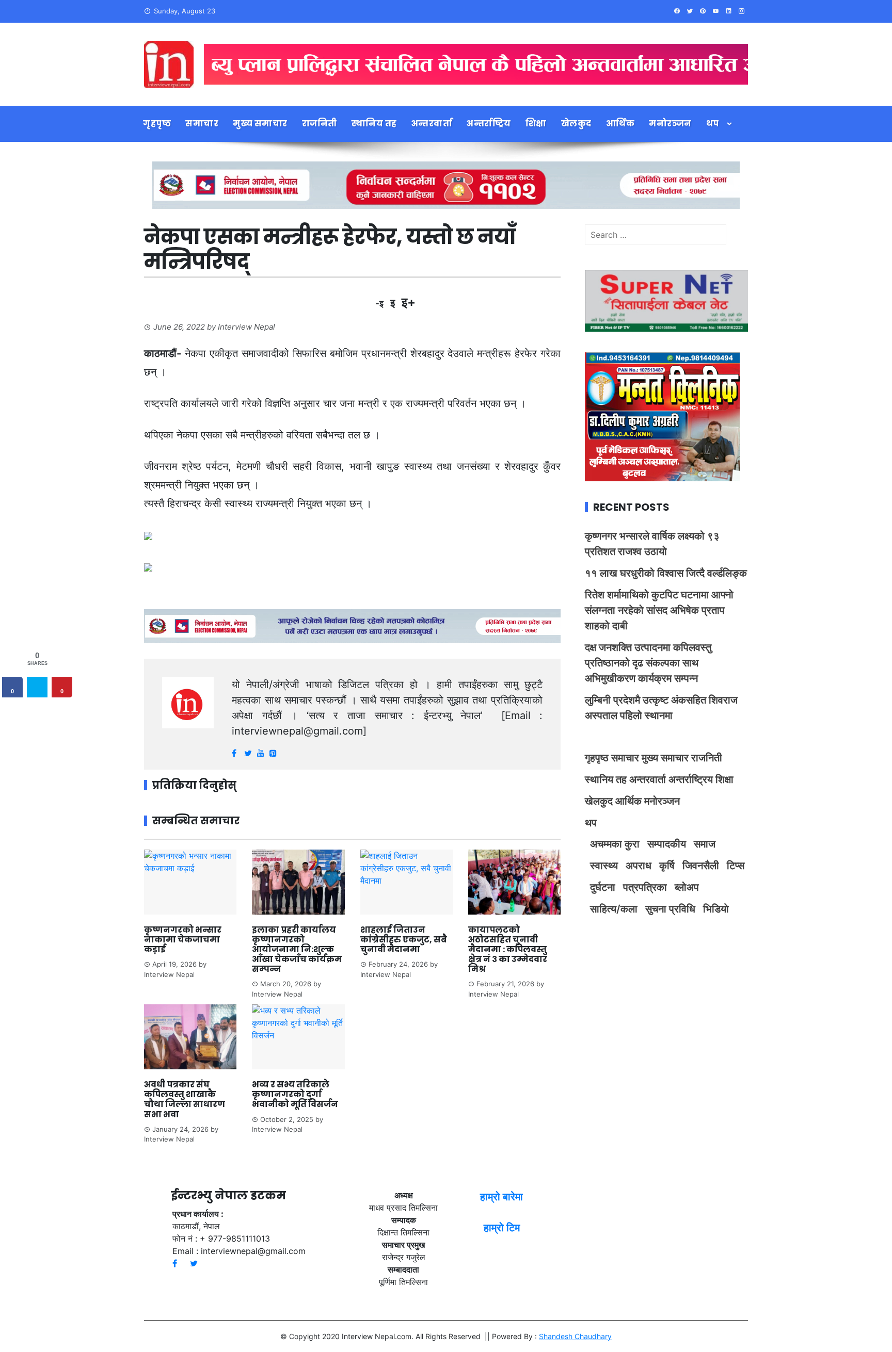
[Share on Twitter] (37, 687)
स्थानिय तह (374, 123)
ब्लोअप (687, 887)
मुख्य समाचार (260, 123)
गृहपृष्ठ (157, 123)
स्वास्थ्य (604, 865)
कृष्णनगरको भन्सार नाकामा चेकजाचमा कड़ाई (182, 939)
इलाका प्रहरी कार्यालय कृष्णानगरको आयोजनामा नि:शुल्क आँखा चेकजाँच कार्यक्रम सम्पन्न (297, 949)
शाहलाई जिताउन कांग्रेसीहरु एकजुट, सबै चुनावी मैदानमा (403, 939)
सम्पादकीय (666, 844)
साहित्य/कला (614, 909)
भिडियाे (716, 909)
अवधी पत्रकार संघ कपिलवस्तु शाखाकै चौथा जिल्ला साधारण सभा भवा (184, 1099)
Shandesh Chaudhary (575, 1336)
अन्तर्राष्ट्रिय (489, 123)
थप (712, 123)
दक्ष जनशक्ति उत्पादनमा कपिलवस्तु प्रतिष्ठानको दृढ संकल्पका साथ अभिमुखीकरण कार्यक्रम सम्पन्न (648, 663)
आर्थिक (620, 123)
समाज (704, 844)
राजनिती (319, 123)
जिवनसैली (700, 865)
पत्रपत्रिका (645, 887)
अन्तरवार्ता (432, 123)
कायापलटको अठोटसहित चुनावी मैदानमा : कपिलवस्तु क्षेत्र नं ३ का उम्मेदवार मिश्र (507, 949)
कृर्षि (667, 865)
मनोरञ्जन (670, 123)
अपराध (638, 865)
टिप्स (735, 865)
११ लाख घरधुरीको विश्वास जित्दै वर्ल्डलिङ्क (666, 573)
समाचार (201, 123)
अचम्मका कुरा (615, 844)
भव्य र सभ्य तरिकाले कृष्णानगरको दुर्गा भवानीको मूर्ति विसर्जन (296, 1094)
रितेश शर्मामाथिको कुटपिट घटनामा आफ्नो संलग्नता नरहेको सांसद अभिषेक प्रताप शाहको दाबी (659, 610)
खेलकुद (576, 123)
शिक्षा (536, 123)
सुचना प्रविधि (670, 909)
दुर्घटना (602, 887)
